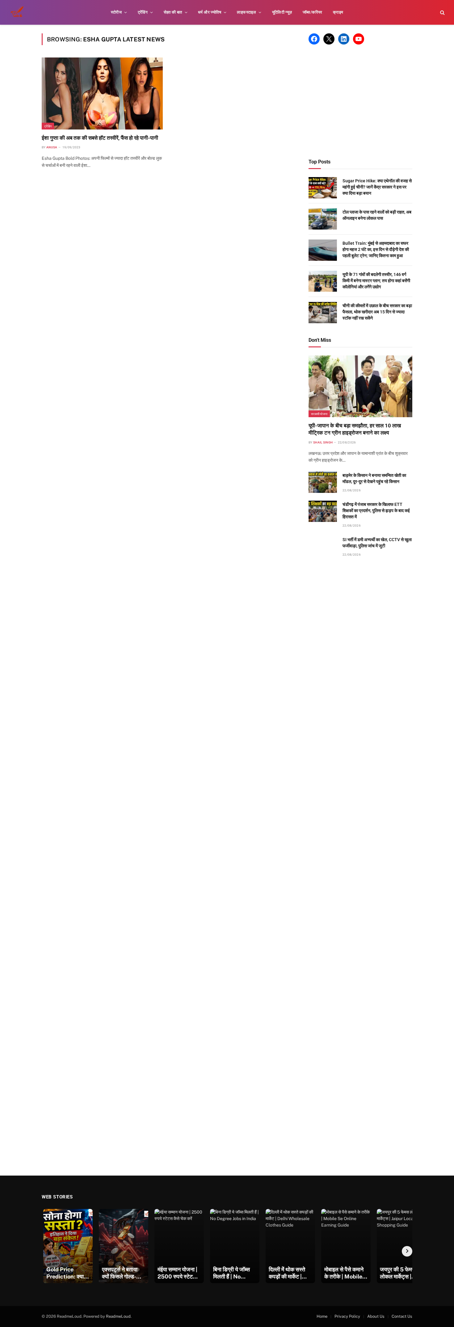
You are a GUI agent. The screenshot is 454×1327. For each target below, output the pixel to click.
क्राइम (338, 12)
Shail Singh (323, 442)
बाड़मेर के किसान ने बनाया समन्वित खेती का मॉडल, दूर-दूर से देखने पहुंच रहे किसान (374, 478)
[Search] (442, 12)
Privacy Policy (347, 1316)
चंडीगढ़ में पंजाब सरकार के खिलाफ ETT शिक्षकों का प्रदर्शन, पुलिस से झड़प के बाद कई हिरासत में (376, 510)
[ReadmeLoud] (18, 12)
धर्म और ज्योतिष (209, 12)
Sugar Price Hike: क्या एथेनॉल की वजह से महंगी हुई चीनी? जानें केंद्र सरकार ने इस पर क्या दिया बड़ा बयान (377, 187)
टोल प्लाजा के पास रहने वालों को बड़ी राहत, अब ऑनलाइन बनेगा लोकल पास (377, 215)
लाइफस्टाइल (246, 12)
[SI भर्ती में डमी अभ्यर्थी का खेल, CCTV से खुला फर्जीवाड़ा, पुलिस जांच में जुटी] (323, 546)
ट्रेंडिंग (143, 12)
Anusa (51, 147)
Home (322, 1316)
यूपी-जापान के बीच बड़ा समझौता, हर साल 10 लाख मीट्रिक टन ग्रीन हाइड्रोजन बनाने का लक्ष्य (355, 429)
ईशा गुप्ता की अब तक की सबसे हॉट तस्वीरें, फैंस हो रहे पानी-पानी (100, 138)
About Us (376, 1316)
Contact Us (402, 1316)
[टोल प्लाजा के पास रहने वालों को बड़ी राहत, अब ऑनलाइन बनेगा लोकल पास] (323, 219)
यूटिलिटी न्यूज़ (282, 12)
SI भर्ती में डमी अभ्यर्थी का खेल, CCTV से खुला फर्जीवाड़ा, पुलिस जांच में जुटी (377, 542)
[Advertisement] (360, 101)
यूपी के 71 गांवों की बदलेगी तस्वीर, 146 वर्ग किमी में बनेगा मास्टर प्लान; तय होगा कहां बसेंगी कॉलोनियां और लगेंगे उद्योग (376, 280)
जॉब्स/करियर (312, 12)
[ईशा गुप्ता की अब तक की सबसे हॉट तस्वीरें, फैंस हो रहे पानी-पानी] (102, 93)
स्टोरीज (116, 12)
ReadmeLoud (118, 1316)
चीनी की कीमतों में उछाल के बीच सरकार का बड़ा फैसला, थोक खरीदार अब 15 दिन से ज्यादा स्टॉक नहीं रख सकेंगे (377, 311)
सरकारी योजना (319, 414)
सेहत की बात (173, 12)
